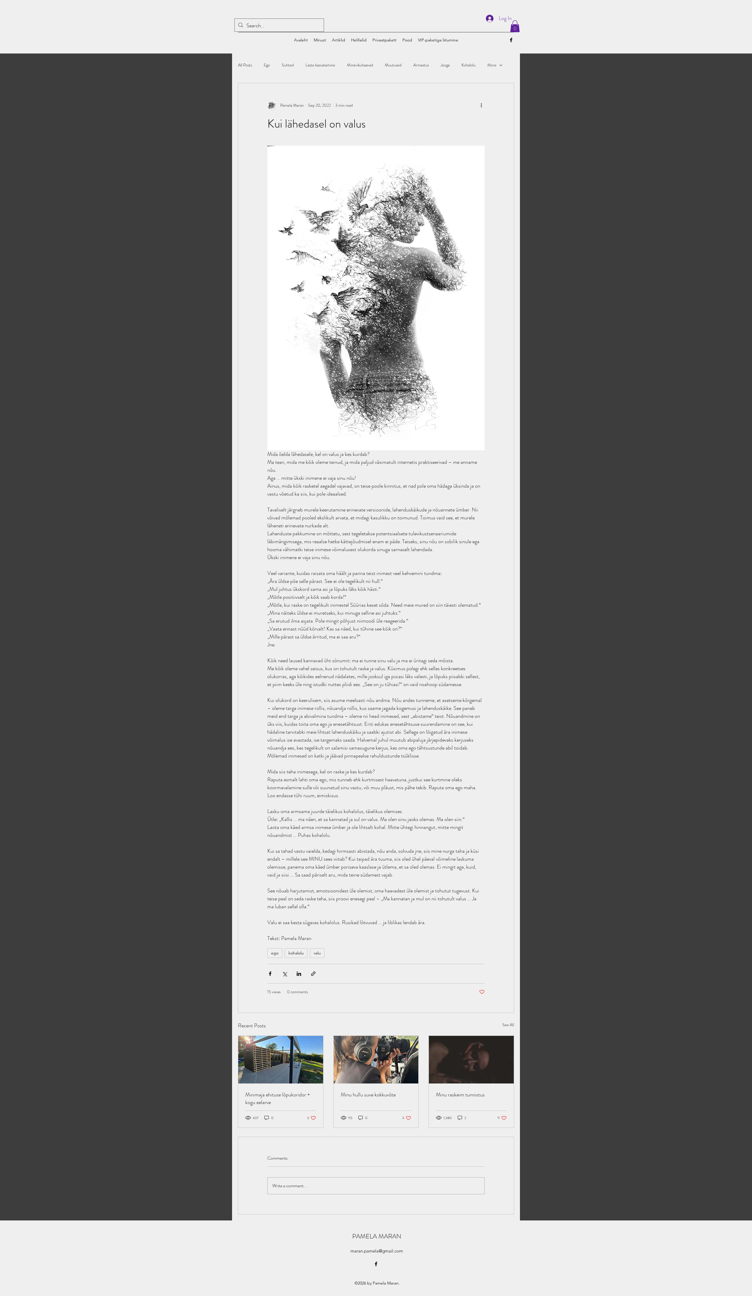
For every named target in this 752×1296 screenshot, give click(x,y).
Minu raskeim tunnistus (460, 1094)
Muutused (393, 65)
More (491, 65)
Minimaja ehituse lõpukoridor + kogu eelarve (277, 1098)
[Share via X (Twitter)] (284, 973)
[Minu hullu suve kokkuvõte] (376, 1059)
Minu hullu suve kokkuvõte (368, 1094)
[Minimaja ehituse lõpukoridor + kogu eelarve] (280, 1059)
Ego (267, 65)
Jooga (445, 65)
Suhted (288, 65)
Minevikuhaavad (360, 65)
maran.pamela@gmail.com (376, 1251)
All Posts (245, 65)
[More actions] (481, 105)
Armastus (421, 65)
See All (508, 1025)
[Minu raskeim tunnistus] (471, 1059)
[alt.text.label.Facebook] (511, 40)
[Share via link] (313, 973)
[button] (515, 26)
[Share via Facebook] (270, 973)
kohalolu (296, 953)
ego (274, 953)
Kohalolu (468, 65)
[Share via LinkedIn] (299, 973)
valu (317, 953)
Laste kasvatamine (320, 65)
